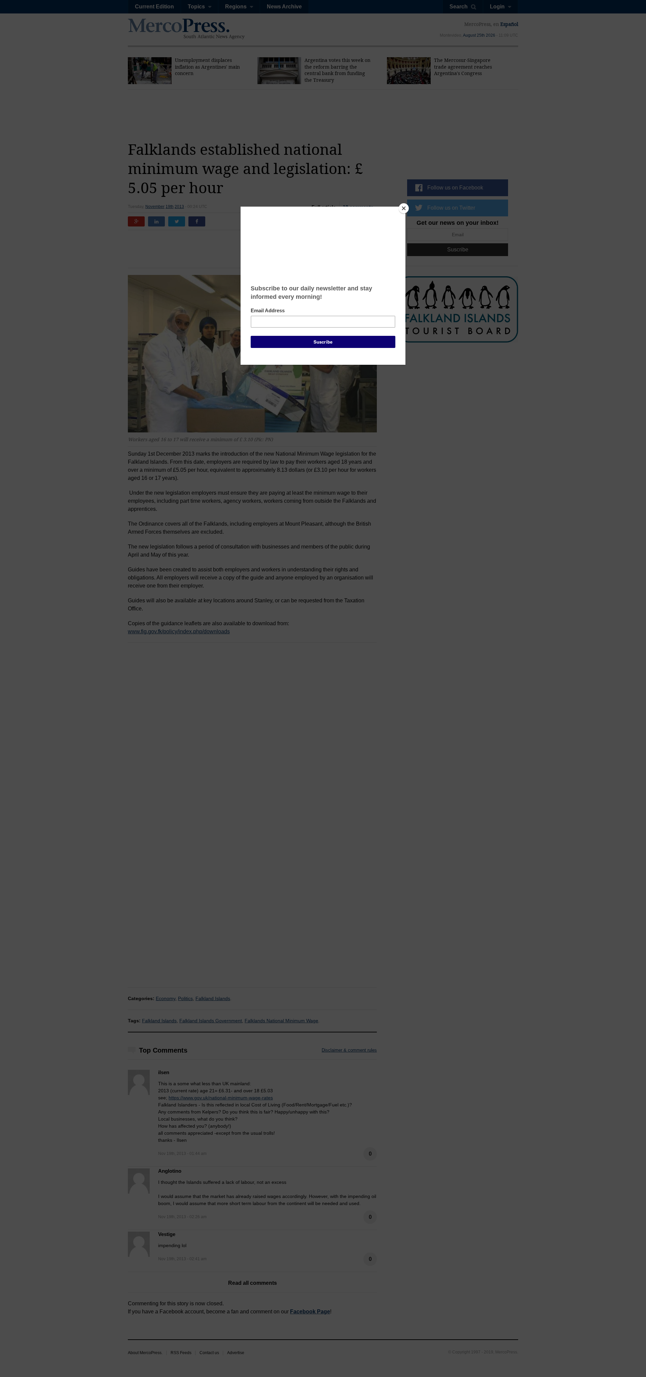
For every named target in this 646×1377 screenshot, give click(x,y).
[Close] (404, 208)
